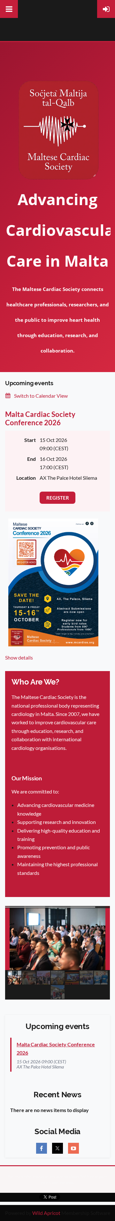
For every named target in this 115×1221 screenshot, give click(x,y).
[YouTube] (73, 1148)
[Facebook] (41, 1148)
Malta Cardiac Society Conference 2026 (40, 418)
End (31, 459)
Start (30, 440)
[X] (57, 1148)
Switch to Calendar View (41, 396)
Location (26, 478)
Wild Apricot (46, 1213)
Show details (19, 657)
